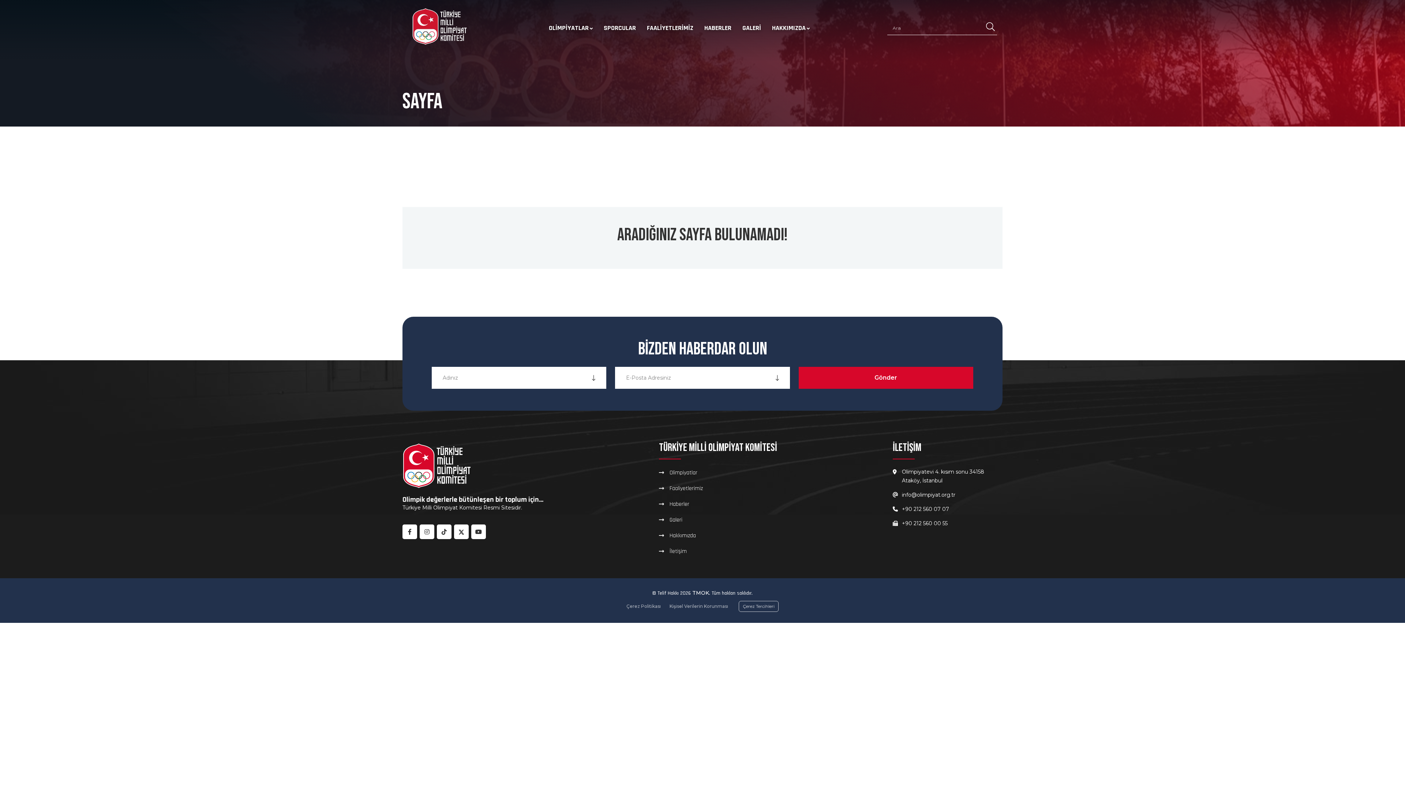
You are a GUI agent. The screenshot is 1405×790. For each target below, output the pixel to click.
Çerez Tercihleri (759, 606)
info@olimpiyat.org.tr (928, 495)
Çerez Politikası (643, 606)
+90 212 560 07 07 (925, 509)
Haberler (717, 28)
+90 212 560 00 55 (925, 523)
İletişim (678, 551)
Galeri (751, 28)
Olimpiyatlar (569, 28)
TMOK (700, 593)
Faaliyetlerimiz (670, 28)
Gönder (885, 377)
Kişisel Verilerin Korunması (699, 606)
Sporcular (620, 28)
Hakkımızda (789, 28)
